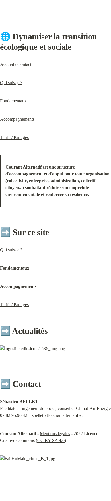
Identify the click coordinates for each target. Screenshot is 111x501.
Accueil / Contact (15, 64)
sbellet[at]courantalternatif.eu (58, 415)
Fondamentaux (13, 100)
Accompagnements (17, 119)
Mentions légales (55, 433)
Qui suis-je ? (11, 82)
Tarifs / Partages (14, 137)
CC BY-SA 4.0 (51, 440)
